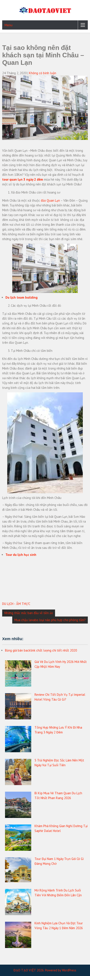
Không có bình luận (42, 73)
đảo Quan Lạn (50, 200)
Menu (8, 25)
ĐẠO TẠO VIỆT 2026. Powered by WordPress (45, 970)
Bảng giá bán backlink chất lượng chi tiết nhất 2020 (41, 650)
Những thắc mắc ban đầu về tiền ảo (28, 613)
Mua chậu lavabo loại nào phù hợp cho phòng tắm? (50, 620)
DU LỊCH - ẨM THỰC (16, 604)
